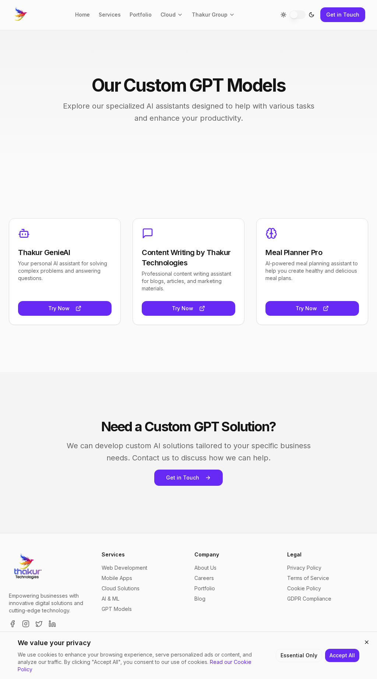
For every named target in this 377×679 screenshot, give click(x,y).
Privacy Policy (304, 568)
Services (110, 14)
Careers (204, 578)
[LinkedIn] (52, 623)
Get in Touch (342, 14)
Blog (199, 598)
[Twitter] (39, 623)
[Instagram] (25, 623)
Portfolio (141, 14)
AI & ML (110, 598)
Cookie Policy (304, 588)
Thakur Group (210, 14)
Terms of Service (308, 578)
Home (82, 14)
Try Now (59, 308)
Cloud (168, 14)
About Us (205, 568)
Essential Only (299, 655)
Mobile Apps (117, 578)
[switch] (297, 14)
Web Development (124, 568)
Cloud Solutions (121, 588)
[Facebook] (12, 623)
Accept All (342, 655)
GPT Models (117, 609)
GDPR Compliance (309, 598)
